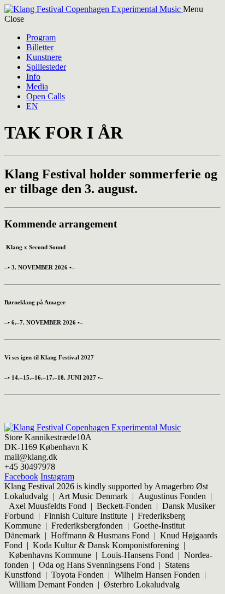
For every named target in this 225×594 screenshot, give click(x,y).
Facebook (21, 476)
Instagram (57, 476)
